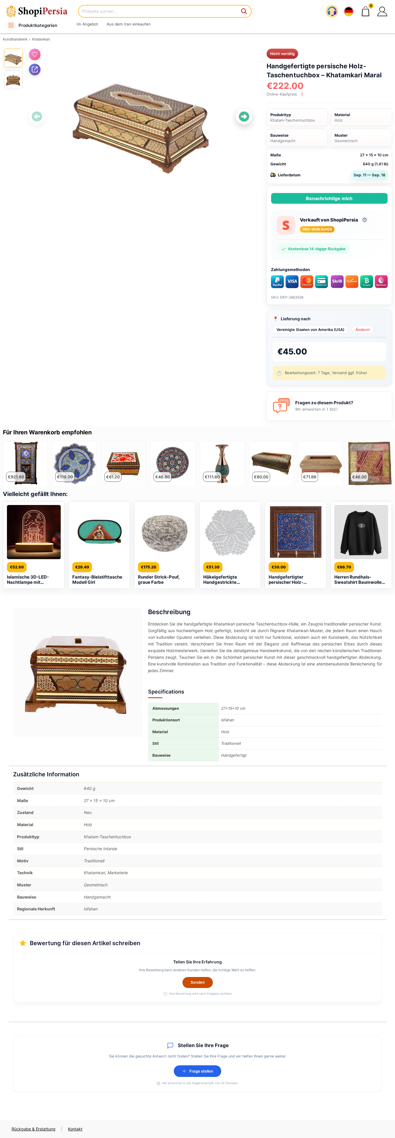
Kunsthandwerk (15, 39)
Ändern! (362, 329)
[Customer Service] (332, 11)
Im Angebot (87, 24)
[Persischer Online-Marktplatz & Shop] (40, 11)
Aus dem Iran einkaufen (129, 24)
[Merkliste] (34, 54)
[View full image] (140, 116)
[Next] (244, 117)
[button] (382, 11)
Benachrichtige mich (329, 198)
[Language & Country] (349, 11)
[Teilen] (34, 69)
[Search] (244, 11)
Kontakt (75, 1128)
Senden (198, 982)
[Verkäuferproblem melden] (364, 220)
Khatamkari (41, 39)
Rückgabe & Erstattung (34, 1128)
